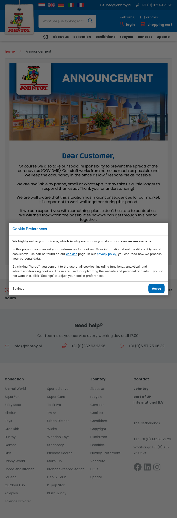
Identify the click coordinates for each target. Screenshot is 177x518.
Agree (156, 288)
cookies (71, 254)
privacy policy (106, 254)
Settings (18, 288)
